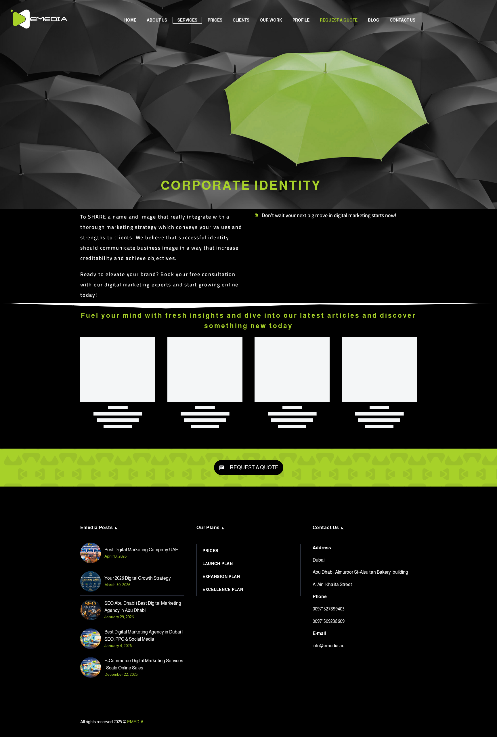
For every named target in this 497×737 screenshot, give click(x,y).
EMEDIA (135, 721)
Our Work (271, 20)
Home (130, 20)
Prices (215, 20)
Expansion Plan (221, 576)
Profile (301, 20)
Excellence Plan (222, 589)
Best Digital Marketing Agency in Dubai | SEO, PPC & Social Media (143, 635)
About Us (157, 20)
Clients (241, 20)
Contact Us (402, 20)
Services (187, 20)
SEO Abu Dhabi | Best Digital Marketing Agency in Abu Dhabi (142, 607)
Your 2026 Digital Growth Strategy (137, 578)
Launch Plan (217, 563)
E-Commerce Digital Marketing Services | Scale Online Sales (143, 664)
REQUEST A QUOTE (339, 20)
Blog (373, 20)
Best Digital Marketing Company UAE (141, 549)
